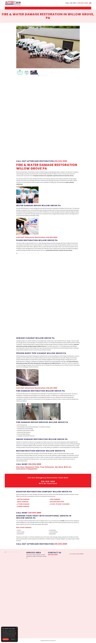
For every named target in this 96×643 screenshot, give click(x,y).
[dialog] (9, 634)
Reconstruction (57, 502)
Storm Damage (23, 504)
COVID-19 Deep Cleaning (60, 504)
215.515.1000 (83, 3)
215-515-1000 (48, 481)
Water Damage (23, 499)
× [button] (16, 627)
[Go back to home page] (13, 4)
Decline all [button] (13, 639)
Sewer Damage (23, 506)
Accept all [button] (6, 639)
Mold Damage (22, 502)
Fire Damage (55, 499)
